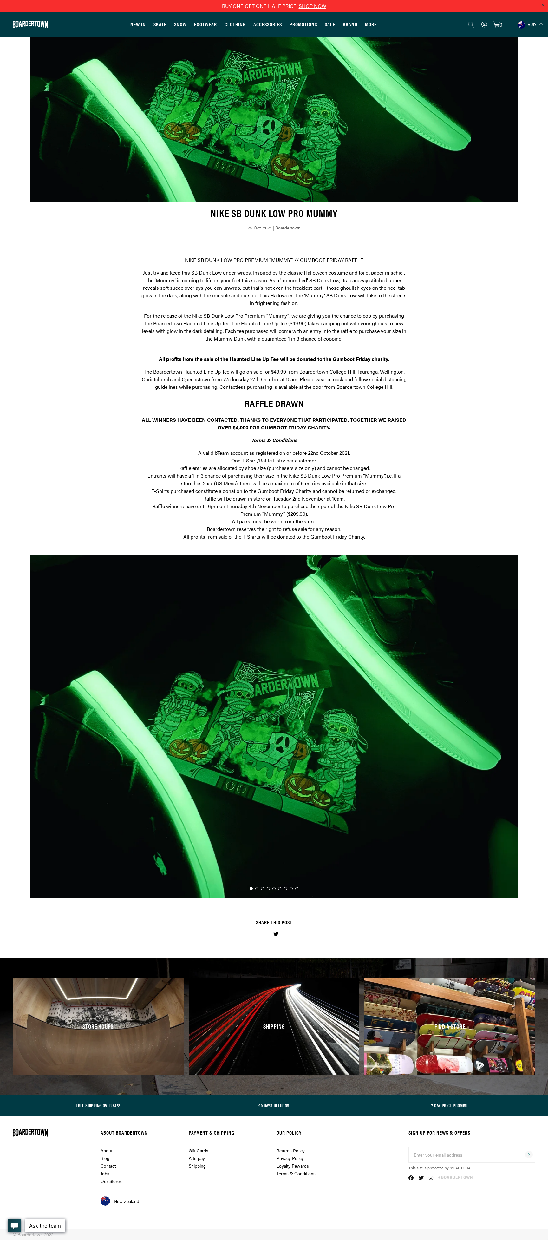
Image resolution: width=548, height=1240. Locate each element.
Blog (105, 1158)
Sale (330, 24)
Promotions (303, 24)
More (371, 24)
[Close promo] (543, 5)
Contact (108, 1166)
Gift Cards (198, 1150)
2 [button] (256, 888)
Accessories (267, 24)
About (106, 1150)
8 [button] (291, 888)
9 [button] (296, 888)
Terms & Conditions (296, 1173)
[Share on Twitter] (275, 934)
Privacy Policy (290, 1158)
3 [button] (262, 888)
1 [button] (251, 888)
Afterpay (197, 1158)
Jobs (105, 1173)
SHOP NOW (312, 6)
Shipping (197, 1166)
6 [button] (279, 888)
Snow (180, 24)
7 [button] (285, 888)
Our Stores (111, 1181)
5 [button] (274, 888)
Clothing (235, 24)
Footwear (205, 24)
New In (138, 24)
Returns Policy (291, 1150)
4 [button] (268, 888)
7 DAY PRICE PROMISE (449, 1105)
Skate (159, 24)
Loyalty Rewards (293, 1166)
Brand (350, 24)
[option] (274, 726)
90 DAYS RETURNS (273, 1105)
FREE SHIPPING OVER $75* (98, 1105)
